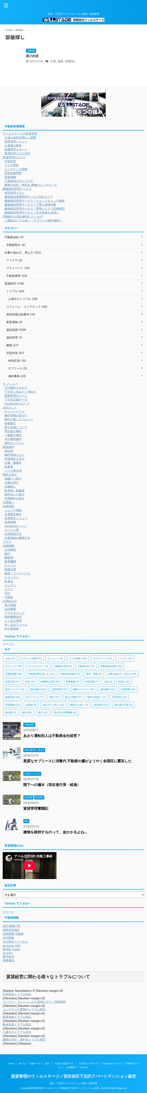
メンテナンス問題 (15, 169)
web (10, 658)
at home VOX (11, 945)
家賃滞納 (10, 177)
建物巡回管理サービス (17, 189)
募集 (60, 61)
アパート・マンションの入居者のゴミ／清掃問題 (34, 1002)
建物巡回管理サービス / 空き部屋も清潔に (31, 212)
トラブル (125, 658)
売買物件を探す (14, 498)
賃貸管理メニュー (15, 141)
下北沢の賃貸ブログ (64, 1063)
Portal (11, 1063)
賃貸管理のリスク (14, 157)
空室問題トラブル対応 (17, 994)
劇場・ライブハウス (17, 573)
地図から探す (13, 478)
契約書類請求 (13, 617)
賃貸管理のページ (15, 395)
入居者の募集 (13, 145)
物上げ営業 (73, 697)
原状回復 (91, 681)
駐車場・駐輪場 (14, 490)
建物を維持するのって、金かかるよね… (55, 832)
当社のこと (10, 407)
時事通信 (8, 960)
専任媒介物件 (13, 431)
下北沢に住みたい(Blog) (20, 391)
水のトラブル (35, 697)
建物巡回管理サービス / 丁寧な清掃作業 (30, 204)
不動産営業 (13, 673)
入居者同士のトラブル (18, 181)
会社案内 (71, 1067)
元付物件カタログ (15, 388)
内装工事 (12, 681)
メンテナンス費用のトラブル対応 (24, 1009)
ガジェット (55, 658)
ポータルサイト (38, 666)
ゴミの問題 (11, 165)
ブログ (7, 542)
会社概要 (10, 609)
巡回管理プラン (14, 193)
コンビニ (10, 585)
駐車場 (8, 467)
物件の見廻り (96, 697)
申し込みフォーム (15, 624)
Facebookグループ (16, 403)
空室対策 (10, 161)
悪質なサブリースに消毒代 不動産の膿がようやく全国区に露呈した (77, 761)
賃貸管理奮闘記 (35, 808)
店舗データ (35, 1063)
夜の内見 (32, 56)
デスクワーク (102, 658)
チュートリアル (14, 411)
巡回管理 (59, 689)
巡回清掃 (38, 689)
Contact (84, 1067)
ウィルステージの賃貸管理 (20, 133)
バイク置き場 (13, 470)
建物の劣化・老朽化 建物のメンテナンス (30, 185)
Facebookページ (15, 526)
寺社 (7, 593)
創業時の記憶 (50, 681)
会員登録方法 (13, 534)
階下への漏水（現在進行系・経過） (52, 784)
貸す (47, 1063)
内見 (53, 61)
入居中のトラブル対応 (17, 1032)
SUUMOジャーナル (15, 941)
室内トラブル (14, 689)
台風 (108, 681)
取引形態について (15, 427)
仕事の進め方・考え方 (122, 673)
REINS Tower (11, 949)
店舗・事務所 (13, 463)
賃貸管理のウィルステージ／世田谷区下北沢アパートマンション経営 (73, 1076)
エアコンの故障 (31, 658)
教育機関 (10, 561)
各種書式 (10, 423)
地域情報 (8, 545)
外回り (123, 681)
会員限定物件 (13, 514)
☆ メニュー (10, 384)
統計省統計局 (11, 926)
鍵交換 (10, 712)
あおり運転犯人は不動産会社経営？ (52, 735)
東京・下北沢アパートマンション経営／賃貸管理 (73, 1083)
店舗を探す (11, 482)
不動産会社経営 (111, 666)
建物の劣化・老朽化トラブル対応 (24, 1039)
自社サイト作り (53, 704)
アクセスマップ (14, 613)
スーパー (10, 565)
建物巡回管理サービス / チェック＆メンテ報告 (34, 200)
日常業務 (128, 689)
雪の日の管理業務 (65, 712)
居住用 (8, 451)
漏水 (54, 697)
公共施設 (10, 549)
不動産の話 (86, 666)
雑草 (43, 712)
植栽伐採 (12, 697)
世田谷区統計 (11, 930)
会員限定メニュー (15, 518)
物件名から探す (14, 494)
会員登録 (8, 506)
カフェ (8, 589)
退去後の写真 (123, 704)
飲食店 (8, 581)
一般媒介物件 (13, 435)
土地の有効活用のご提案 (20, 137)
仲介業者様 (11, 628)
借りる (22, 1063)
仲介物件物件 (13, 439)
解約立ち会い (79, 704)
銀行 (7, 553)
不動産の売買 (63, 666)
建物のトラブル (83, 689)
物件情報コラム (14, 455)
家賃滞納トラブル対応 (17, 1017)
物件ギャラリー (14, 443)
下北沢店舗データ (15, 399)
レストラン (11, 577)
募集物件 (8, 447)
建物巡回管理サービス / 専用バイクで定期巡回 (34, 208)
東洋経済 (8, 956)
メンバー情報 (13, 510)
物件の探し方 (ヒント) (18, 419)
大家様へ (8, 502)
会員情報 (10, 522)
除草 (27, 712)
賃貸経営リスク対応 (17, 153)
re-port (8, 953)
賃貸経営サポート (15, 149)
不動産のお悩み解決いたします (23, 216)
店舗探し (10, 486)
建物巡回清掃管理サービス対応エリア (28, 197)
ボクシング (13, 666)
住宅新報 (8, 938)
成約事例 (107, 689)
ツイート (8, 643)
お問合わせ (10, 601)
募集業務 (72, 681)
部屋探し (71, 61)
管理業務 (12, 704)
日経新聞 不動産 (13, 934)
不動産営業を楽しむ (41, 673)
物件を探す (10, 474)
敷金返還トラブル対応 (17, 1024)
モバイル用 (11, 530)
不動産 (8, 597)
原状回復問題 (13, 173)
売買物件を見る (14, 459)
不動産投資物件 (70, 673)
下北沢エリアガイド (88, 1063)
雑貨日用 (10, 569)
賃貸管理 (101, 704)
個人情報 (10, 605)
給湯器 (31, 704)
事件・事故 (94, 673)
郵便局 (8, 557)
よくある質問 (13, 621)
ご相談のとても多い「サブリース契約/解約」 (33, 220)
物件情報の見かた (15, 415)
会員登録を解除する (17, 538)
